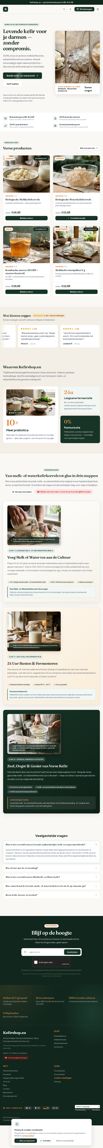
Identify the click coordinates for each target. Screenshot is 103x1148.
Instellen (47, 1141)
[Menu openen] (97, 9)
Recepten (7, 1074)
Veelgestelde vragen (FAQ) (13, 1078)
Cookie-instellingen (62, 1078)
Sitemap (57, 1081)
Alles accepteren (27, 1141)
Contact (6, 1089)
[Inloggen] (70, 9)
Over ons (6, 1081)
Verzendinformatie (10, 1071)
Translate (95, 1109)
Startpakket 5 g (60, 1036)
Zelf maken (13, 84)
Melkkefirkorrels (60, 1040)
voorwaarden (73, 974)
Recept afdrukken (23, 492)
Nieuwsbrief (7, 1092)
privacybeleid (59, 974)
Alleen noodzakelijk (65, 1141)
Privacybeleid (59, 1071)
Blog (5, 1085)
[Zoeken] (64, 9)
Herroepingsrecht (10, 1096)
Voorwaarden (59, 1074)
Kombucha (58, 1047)
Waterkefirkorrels (60, 1043)
